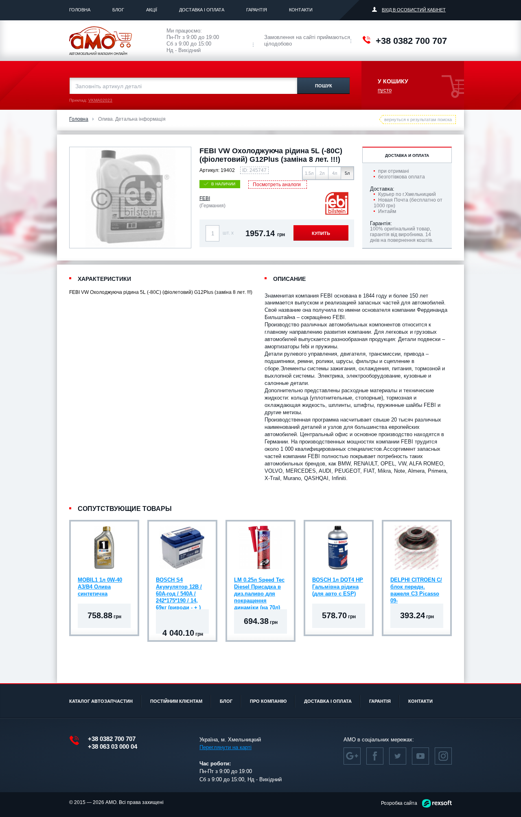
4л (334, 173)
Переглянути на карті (225, 747)
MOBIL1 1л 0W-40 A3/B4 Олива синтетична (100, 587)
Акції (151, 9)
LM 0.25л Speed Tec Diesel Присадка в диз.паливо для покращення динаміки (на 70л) (259, 588)
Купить (321, 233)
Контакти (301, 9)
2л (322, 173)
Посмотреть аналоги (277, 184)
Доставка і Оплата (201, 9)
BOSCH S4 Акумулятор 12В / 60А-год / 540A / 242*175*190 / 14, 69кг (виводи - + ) (179, 588)
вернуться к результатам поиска (418, 119)
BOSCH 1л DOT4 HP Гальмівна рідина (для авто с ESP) (337, 587)
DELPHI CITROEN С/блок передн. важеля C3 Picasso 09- (416, 588)
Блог (118, 9)
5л (347, 173)
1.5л (309, 173)
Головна (79, 9)
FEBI (204, 198)
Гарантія (256, 9)
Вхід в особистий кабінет (414, 9)
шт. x (228, 232)
